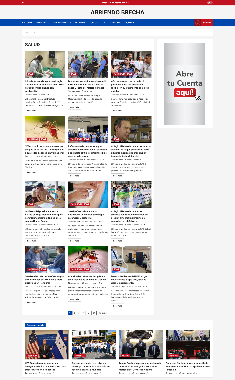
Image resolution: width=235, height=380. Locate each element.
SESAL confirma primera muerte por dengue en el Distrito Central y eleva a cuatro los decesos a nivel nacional (44, 149)
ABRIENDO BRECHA (117, 12)
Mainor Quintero (119, 94)
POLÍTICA (130, 22)
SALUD (30, 74)
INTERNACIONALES (62, 22)
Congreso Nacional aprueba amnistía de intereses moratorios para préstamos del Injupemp (188, 366)
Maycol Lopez (75, 221)
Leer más (32, 111)
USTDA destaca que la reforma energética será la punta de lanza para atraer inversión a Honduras (45, 366)
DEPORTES (80, 22)
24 (94, 313)
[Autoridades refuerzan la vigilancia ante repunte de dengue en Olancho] (88, 259)
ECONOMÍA (32, 356)
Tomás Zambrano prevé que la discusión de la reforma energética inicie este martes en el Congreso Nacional (140, 366)
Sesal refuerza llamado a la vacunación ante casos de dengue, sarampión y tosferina (86, 214)
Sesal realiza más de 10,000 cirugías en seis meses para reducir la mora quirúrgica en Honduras (44, 279)
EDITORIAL (27, 22)
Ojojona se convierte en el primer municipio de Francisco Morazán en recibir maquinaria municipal (91, 366)
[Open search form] (23, 2)
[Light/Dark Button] (210, 2)
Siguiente (103, 313)
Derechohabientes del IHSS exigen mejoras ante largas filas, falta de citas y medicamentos (129, 279)
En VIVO (207, 22)
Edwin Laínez (32, 94)
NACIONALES (42, 22)
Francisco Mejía (119, 286)
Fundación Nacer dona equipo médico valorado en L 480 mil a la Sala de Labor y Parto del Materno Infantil (88, 84)
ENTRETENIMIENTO (112, 22)
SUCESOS (94, 22)
